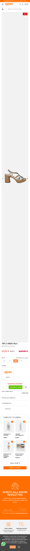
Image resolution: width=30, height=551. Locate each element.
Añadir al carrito (15, 467)
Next (27, 178)
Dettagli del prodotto (8, 398)
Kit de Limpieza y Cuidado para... (19, 454)
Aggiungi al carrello (16, 387)
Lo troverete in (6, 403)
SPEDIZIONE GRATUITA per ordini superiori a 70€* (15, 1)
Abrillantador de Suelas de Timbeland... (7, 454)
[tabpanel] (15, 177)
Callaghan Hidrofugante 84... (19, 434)
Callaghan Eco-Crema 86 (7, 434)
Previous (3, 178)
